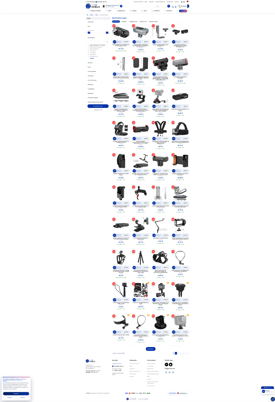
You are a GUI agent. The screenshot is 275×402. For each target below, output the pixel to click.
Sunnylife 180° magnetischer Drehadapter (180, 77)
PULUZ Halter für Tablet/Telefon (160, 238)
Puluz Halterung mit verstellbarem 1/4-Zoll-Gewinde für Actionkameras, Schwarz (180, 303)
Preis (89, 26)
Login (183, 1)
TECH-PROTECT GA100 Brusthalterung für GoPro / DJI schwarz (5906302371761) (160, 142)
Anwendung (90, 75)
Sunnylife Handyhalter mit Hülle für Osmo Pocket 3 (180, 174)
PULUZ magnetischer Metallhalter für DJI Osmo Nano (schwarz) (121, 45)
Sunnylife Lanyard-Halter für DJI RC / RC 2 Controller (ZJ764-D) (140, 174)
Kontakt (177, 1)
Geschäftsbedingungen (153, 374)
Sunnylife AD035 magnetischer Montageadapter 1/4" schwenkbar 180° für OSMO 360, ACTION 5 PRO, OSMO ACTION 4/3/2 (160, 78)
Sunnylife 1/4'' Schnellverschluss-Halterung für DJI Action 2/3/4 (160, 174)
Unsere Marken (151, 363)
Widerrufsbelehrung (160, 1)
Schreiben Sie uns (102, 1)
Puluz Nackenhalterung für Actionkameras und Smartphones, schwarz (140, 335)
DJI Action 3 (93, 52)
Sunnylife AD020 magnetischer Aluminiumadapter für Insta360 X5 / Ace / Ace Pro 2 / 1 (141, 45)
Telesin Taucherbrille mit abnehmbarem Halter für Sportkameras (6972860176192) (160, 271)
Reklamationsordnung (152, 371)
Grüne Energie (91, 1)
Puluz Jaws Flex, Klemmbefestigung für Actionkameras (160, 335)
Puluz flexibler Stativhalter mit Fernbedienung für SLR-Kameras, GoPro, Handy (140, 271)
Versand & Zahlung (138, 1)
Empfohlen (116, 21)
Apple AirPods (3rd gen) (96, 47)
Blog (146, 1)
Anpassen (9, 397)
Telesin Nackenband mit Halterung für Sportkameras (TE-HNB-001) (180, 271)
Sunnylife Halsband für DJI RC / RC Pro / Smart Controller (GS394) (121, 239)
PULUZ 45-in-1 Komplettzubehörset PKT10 (141, 303)
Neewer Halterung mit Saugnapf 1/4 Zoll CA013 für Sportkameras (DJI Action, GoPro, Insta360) (160, 110)
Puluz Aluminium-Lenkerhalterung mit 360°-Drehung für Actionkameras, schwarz (160, 303)
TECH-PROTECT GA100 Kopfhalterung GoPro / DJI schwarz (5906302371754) (180, 142)
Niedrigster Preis (133, 21)
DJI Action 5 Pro (94, 56)
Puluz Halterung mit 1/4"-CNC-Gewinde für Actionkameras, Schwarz (180, 335)
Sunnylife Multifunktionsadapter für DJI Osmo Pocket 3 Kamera (121, 206)
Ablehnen (23, 397)
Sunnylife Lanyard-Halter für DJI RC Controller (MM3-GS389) (180, 206)
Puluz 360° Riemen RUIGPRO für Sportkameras (140, 239)
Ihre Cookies (150, 366)
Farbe (89, 67)
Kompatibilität (91, 37)
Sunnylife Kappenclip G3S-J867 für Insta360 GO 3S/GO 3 (121, 142)
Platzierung (90, 84)
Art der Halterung (92, 80)
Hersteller (90, 62)
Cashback (151, 1)
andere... (150, 349)
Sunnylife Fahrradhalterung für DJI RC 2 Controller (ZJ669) (141, 206)
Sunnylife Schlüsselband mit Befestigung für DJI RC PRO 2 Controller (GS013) (121, 110)
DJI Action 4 (93, 54)
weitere (92, 58)
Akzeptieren (16, 393)
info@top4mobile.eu (117, 363)
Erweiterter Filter (98, 106)
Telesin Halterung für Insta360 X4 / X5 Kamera (180, 110)
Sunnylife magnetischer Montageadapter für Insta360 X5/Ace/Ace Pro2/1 (180, 45)
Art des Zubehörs (92, 71)
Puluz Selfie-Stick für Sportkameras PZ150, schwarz (121, 303)
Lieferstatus (91, 22)
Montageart (91, 93)
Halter (96, 15)
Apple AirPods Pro (94, 49)
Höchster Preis (143, 21)
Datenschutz (150, 368)
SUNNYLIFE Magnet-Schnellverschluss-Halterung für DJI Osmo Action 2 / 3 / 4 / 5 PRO (140, 142)
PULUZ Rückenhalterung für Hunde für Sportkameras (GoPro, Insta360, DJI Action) (121, 271)
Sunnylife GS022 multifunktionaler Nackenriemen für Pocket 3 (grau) (121, 77)
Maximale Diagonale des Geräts (95, 102)
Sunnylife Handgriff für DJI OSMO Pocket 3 (121, 174)
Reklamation (170, 1)
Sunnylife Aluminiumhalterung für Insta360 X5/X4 (160, 45)
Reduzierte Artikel (153, 21)
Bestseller (124, 21)
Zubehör (92, 15)
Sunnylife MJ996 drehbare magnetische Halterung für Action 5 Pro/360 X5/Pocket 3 (141, 110)
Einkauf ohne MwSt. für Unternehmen (153, 382)
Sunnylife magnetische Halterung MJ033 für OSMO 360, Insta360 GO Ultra (141, 77)
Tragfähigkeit (91, 89)
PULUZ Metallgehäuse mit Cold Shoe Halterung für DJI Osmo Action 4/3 (180, 239)
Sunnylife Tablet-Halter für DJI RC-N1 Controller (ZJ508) (160, 206)
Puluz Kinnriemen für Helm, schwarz (121, 334)
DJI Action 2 (93, 50)
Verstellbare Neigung (93, 97)
